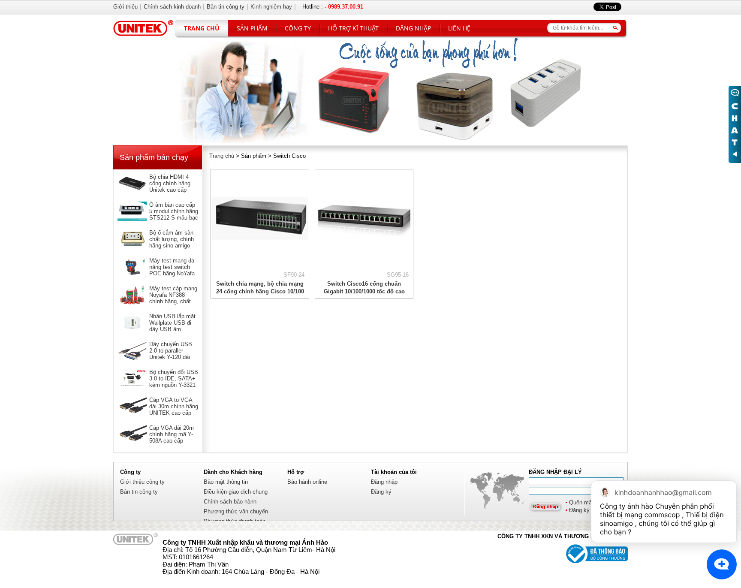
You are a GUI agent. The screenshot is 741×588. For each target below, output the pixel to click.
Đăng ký (381, 491)
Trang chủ (202, 28)
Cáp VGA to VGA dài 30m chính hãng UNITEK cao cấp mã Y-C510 (173, 409)
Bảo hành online (307, 482)
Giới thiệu (125, 6)
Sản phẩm (252, 28)
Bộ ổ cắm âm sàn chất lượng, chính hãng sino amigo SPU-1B (171, 242)
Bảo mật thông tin (226, 482)
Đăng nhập (413, 28)
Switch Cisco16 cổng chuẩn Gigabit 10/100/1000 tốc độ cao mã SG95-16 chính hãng (364, 291)
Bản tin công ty (139, 491)
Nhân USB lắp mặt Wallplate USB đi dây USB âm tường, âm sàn (172, 326)
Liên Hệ (459, 28)
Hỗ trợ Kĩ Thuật (353, 28)
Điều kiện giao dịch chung (236, 491)
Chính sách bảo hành (230, 501)
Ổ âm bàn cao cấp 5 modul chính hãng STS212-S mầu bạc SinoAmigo (173, 214)
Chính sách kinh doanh (172, 6)
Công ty (298, 28)
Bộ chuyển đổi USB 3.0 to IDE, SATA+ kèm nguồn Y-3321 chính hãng (173, 382)
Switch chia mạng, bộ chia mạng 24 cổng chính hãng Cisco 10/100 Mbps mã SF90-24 (260, 291)
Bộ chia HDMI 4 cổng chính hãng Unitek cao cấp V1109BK (169, 186)
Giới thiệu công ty (142, 482)
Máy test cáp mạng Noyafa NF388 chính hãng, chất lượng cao (173, 298)
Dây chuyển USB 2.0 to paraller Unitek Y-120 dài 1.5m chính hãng (170, 354)
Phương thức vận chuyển (236, 511)
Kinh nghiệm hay (271, 6)
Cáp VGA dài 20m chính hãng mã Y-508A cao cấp (171, 434)
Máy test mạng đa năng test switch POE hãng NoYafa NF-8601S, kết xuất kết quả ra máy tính (173, 273)
